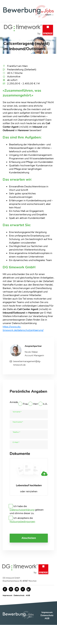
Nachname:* (18, 422)
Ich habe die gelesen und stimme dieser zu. (27, 510)
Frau (25, 404)
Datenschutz (19, 595)
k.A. (45, 404)
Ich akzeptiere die (22, 519)
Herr (35, 404)
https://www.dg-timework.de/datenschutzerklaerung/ (23, 328)
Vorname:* (17, 411)
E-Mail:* (16, 442)
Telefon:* (16, 432)
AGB (28, 595)
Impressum (7, 595)
